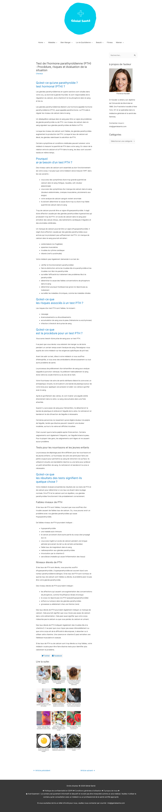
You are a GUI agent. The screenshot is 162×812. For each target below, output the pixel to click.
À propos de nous (111, 791)
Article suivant (88, 770)
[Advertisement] (123, 183)
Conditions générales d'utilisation (88, 791)
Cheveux (39, 74)
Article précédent (41, 770)
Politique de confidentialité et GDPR (59, 791)
